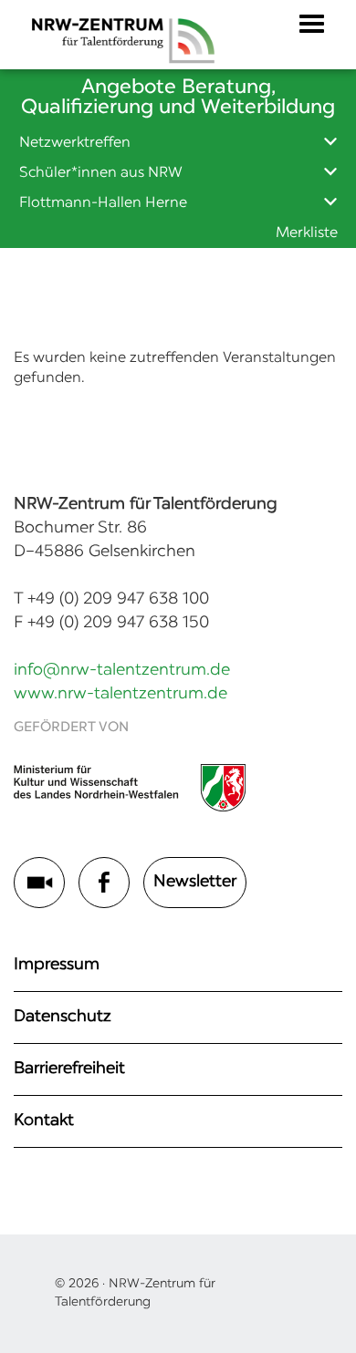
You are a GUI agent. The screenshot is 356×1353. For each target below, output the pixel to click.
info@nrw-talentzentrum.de (122, 671)
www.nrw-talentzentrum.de (120, 695)
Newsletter (194, 882)
